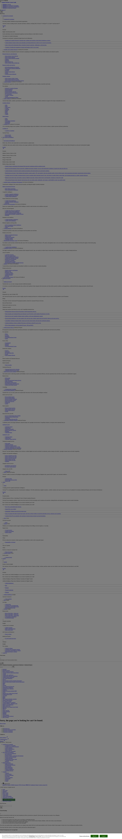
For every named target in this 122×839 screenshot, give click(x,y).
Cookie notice (32, 836)
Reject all (94, 836)
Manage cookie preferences (84, 836)
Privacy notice (38, 836)
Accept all (103, 836)
